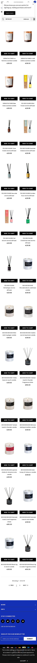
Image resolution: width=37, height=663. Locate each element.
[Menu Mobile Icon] (2, 2)
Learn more (10, 13)
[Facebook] (3, 621)
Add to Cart (9, 54)
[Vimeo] (23, 621)
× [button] (33, 4)
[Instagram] (13, 621)
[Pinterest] (18, 621)
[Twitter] (8, 621)
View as (26, 19)
